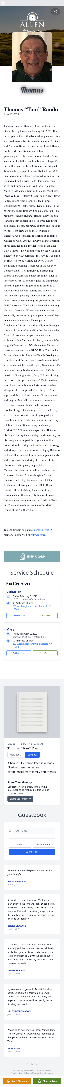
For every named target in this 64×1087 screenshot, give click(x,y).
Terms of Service (40, 1073)
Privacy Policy (23, 1073)
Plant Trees (45, 615)
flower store (38, 534)
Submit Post (32, 851)
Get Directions (19, 615)
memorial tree (41, 530)
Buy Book (32, 754)
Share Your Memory (20, 798)
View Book (15, 754)
